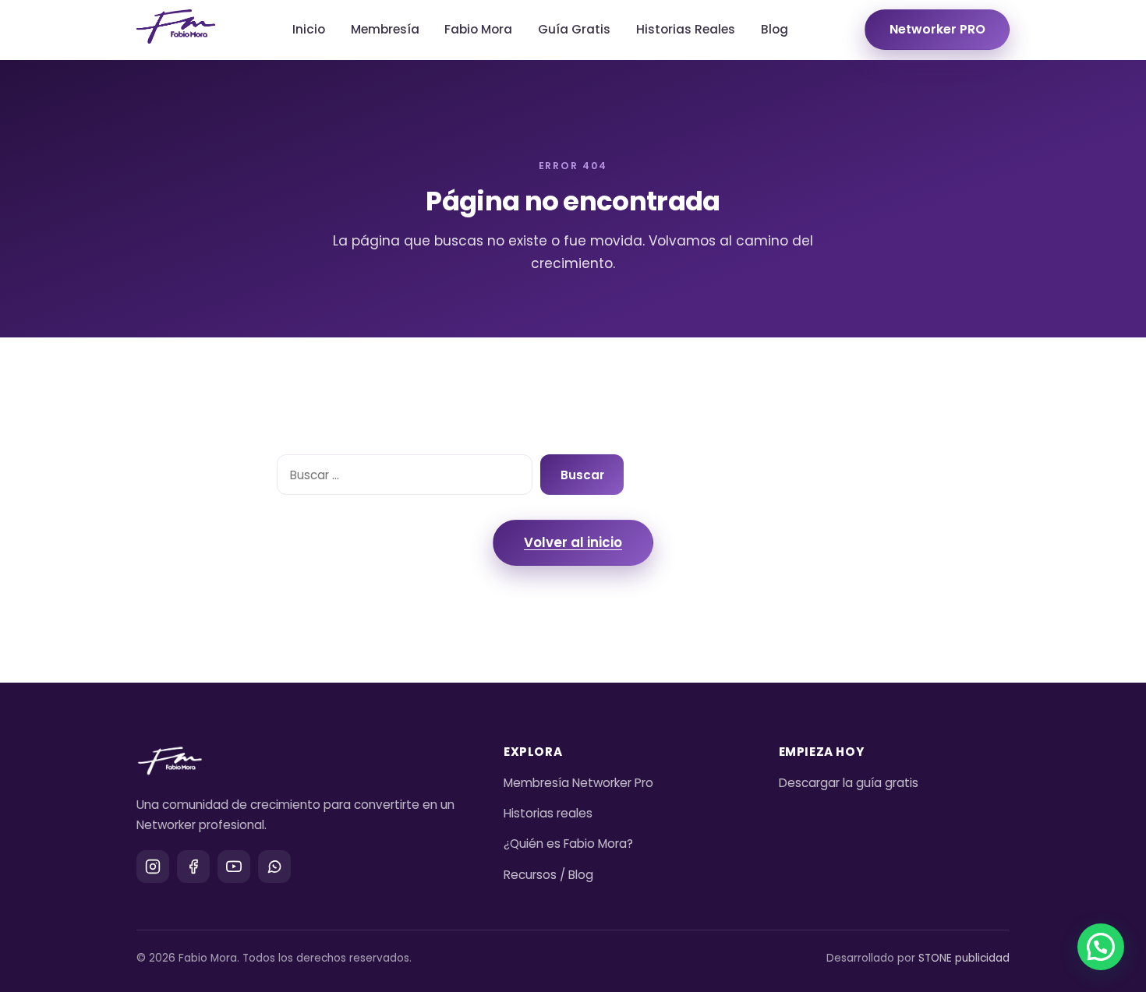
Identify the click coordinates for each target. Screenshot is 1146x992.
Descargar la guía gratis (848, 783)
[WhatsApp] (274, 866)
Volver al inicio (573, 542)
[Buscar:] (404, 474)
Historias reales (548, 813)
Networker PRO (937, 29)
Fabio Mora (478, 29)
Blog (774, 29)
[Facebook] (193, 866)
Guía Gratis (574, 29)
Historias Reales (685, 29)
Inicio (308, 29)
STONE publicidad (964, 958)
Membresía (385, 29)
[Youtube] (234, 866)
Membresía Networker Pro (578, 783)
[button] (1100, 946)
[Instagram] (152, 866)
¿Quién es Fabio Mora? (568, 843)
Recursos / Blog (548, 875)
